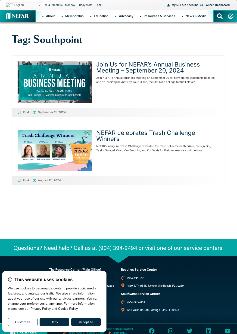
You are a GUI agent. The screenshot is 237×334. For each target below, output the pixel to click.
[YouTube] (228, 331)
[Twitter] (190, 331)
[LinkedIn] (209, 331)
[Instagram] (171, 331)
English (18, 5)
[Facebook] (152, 331)
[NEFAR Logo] (17, 15)
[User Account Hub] (231, 16)
